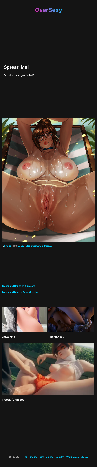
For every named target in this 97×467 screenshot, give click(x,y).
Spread (48, 245)
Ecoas (21, 245)
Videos (50, 457)
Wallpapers (72, 457)
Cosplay (59, 457)
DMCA (84, 457)
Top (25, 457)
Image (7, 245)
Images (33, 457)
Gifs (41, 457)
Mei (28, 245)
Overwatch (37, 245)
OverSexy (48, 9)
